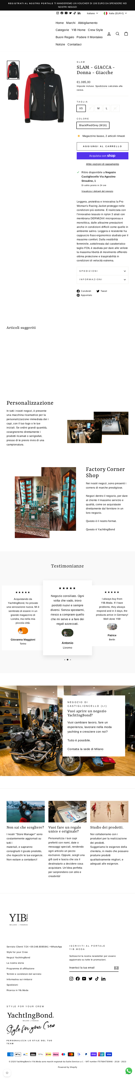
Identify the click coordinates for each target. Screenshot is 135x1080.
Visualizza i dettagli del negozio (97, 191)
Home (60, 23)
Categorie (62, 30)
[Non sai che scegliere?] (26, 811)
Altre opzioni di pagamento (102, 164)
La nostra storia (15, 963)
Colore (83, 118)
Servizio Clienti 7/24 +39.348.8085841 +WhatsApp (34, 946)
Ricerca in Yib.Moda (17, 990)
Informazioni (91, 279)
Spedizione (101, 86)
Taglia (82, 101)
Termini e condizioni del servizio (24, 974)
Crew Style (95, 30)
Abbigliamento (88, 23)
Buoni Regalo (65, 37)
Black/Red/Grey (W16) (93, 125)
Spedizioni (88, 271)
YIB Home (78, 30)
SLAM (81, 62)
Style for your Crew (17, 952)
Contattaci (74, 44)
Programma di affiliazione (20, 968)
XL (115, 108)
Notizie (60, 44)
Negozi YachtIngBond (18, 957)
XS (81, 108)
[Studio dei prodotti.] (109, 811)
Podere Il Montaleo (90, 37)
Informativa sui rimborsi (19, 979)
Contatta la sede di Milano (85, 749)
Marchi (70, 23)
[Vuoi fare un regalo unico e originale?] (67, 811)
